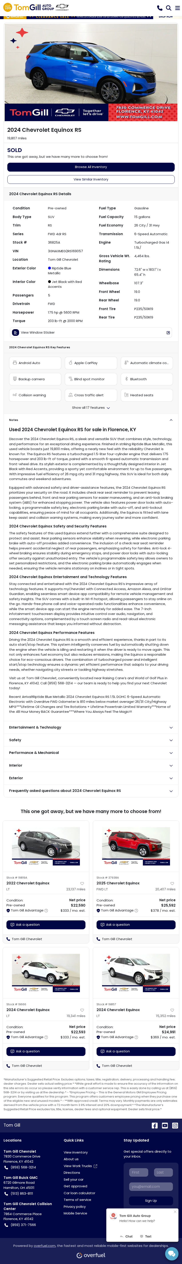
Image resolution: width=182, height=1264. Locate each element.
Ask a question (28, 924)
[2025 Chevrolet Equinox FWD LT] (136, 846)
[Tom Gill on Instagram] (173, 1125)
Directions (72, 1172)
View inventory (76, 1152)
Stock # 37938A (108, 877)
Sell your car (73, 1179)
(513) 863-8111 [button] (22, 1193)
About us (71, 1159)
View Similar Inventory (91, 179)
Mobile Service (75, 1213)
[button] (159, 8)
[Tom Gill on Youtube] (163, 1125)
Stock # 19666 (16, 1004)
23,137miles (75, 889)
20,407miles (165, 889)
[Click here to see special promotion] (91, 16)
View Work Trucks (78, 1166)
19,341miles (76, 1016)
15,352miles (166, 1016)
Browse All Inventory (91, 167)
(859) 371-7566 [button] (23, 1224)
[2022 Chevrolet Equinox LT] (46, 846)
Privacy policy (75, 1206)
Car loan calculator (79, 1193)
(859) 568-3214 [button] (23, 1167)
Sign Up (151, 1200)
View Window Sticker (38, 332)
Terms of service (77, 1199)
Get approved (75, 1186)
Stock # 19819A (16, 877)
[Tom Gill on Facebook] (153, 1125)
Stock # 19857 (106, 1004)
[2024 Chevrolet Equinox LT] (46, 972)
